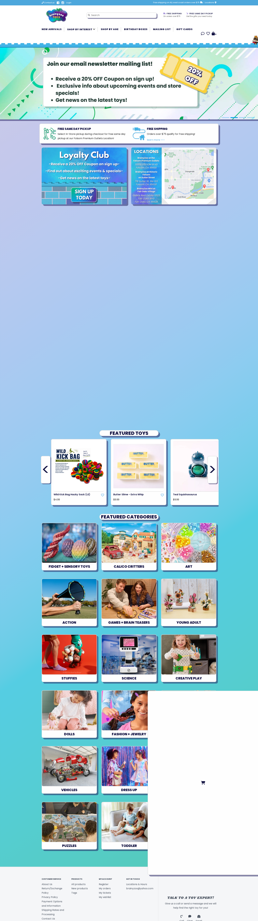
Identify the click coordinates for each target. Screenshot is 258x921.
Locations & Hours (136, 884)
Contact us (49, 2)
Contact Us (48, 918)
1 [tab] (225, 117)
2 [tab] (234, 117)
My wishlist (105, 897)
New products (79, 888)
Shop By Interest (80, 29)
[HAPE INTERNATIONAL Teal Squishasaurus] (198, 466)
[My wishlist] (208, 34)
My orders (105, 888)
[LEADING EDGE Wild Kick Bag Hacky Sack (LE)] (79, 466)
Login (68, 2)
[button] (203, 34)
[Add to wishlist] (102, 495)
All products (78, 884)
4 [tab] (251, 117)
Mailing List (162, 29)
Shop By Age (110, 29)
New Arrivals (52, 29)
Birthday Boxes (136, 29)
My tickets (105, 893)
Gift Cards (184, 29)
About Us (47, 884)
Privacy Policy (50, 897)
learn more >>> (156, 140)
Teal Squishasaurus (185, 494)
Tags (74, 893)
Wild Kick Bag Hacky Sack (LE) (72, 494)
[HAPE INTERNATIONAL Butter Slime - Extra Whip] (138, 466)
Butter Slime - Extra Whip (128, 494)
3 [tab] (242, 117)
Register (104, 884)
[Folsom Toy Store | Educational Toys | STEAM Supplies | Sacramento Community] (62, 15)
